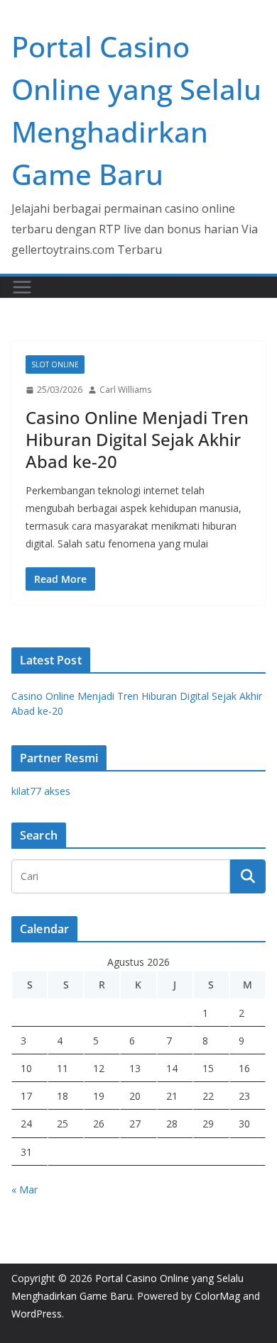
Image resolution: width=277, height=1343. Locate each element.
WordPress (36, 1313)
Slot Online (55, 364)
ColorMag (217, 1296)
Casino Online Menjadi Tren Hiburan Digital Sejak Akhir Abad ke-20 (137, 439)
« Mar (24, 1189)
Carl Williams (125, 390)
